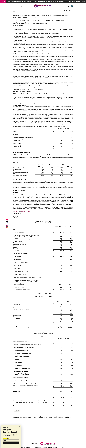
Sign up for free (11, 443)
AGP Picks (3, 1)
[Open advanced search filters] (66, 11)
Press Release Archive (25, 447)
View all (83, 1)
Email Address (6, 438)
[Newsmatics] (7, 228)
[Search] (64, 11)
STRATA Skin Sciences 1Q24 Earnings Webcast (57, 100)
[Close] (19, 426)
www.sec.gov (16, 211)
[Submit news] (7, 220)
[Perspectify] (7, 223)
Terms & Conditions (43, 447)
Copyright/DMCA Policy (52, 447)
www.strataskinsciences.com (26, 211)
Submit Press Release (35, 447)
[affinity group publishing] (7, 225)
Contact (66, 447)
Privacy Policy (61, 447)
